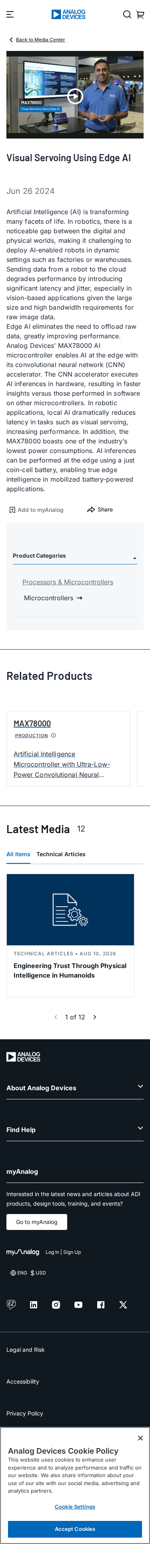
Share (105, 509)
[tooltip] (53, 735)
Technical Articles (61, 854)
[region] (75, 1485)
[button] (40, 510)
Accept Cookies (75, 1529)
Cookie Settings (75, 1506)
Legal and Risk (25, 1349)
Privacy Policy (24, 1413)
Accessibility (22, 1381)
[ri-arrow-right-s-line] (94, 1017)
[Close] (140, 1438)
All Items (18, 854)
